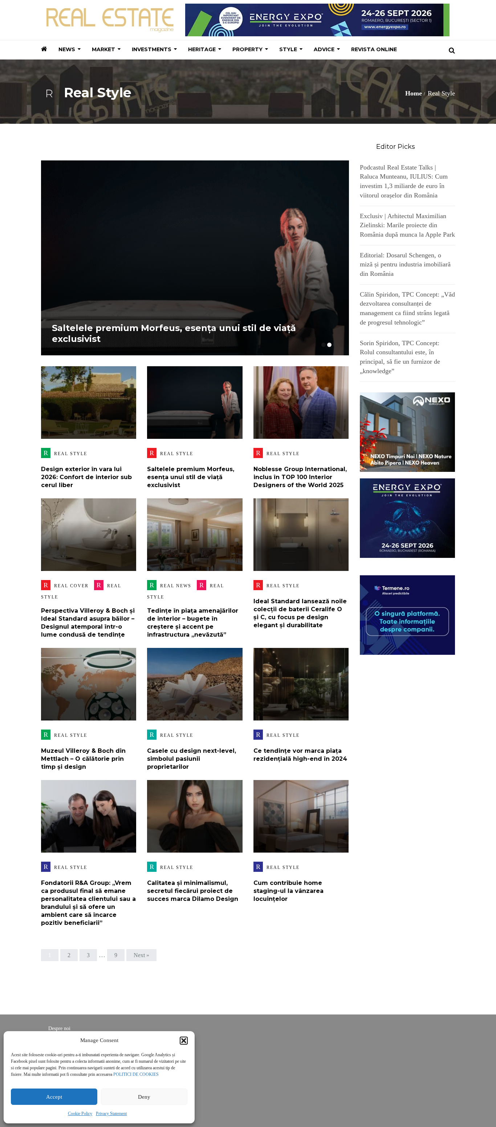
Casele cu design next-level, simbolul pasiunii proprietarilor (191, 758)
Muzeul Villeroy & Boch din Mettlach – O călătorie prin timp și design (83, 758)
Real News (175, 585)
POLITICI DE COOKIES (136, 1074)
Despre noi (59, 1028)
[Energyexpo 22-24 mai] (407, 517)
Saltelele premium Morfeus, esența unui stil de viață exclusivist (190, 477)
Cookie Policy (80, 1113)
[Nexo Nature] (407, 431)
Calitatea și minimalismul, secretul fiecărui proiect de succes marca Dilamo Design (192, 890)
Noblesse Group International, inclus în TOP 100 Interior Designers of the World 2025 (300, 477)
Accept (54, 1097)
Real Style (70, 453)
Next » (141, 955)
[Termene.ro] (407, 614)
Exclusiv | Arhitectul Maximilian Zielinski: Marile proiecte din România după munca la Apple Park (407, 225)
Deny (144, 1097)
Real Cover (71, 585)
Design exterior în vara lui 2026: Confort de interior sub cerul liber (86, 477)
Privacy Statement (111, 1113)
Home (413, 93)
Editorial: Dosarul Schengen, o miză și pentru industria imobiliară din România (405, 264)
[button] (183, 1040)
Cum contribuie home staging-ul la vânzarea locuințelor (288, 890)
